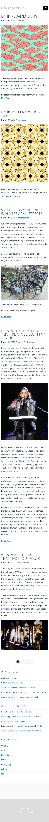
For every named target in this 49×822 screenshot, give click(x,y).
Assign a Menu (24, 808)
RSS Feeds (5, 774)
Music (20, 342)
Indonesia (21, 20)
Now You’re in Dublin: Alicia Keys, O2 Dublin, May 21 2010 (23, 334)
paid (24, 230)
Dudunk (4, 712)
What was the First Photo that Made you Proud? (23, 556)
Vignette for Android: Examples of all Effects (21, 212)
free (16, 230)
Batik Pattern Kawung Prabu (20, 114)
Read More (6, 316)
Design (4, 750)
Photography (23, 217)
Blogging (4, 745)
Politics (4, 769)
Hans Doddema (12, 8)
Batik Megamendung (19, 16)
